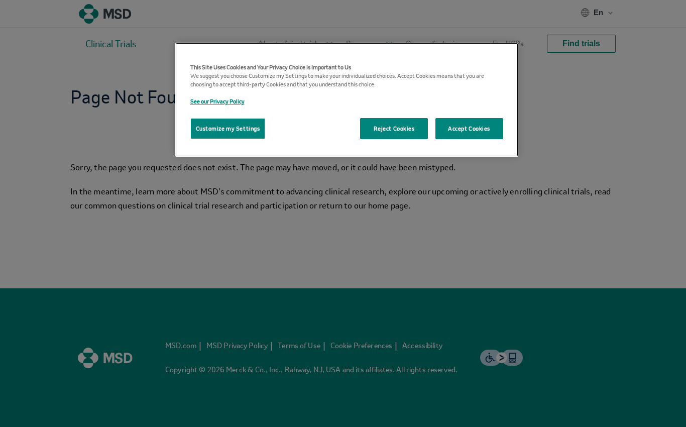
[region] (346, 100)
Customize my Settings (228, 128)
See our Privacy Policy (217, 101)
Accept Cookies (469, 128)
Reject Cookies (394, 128)
